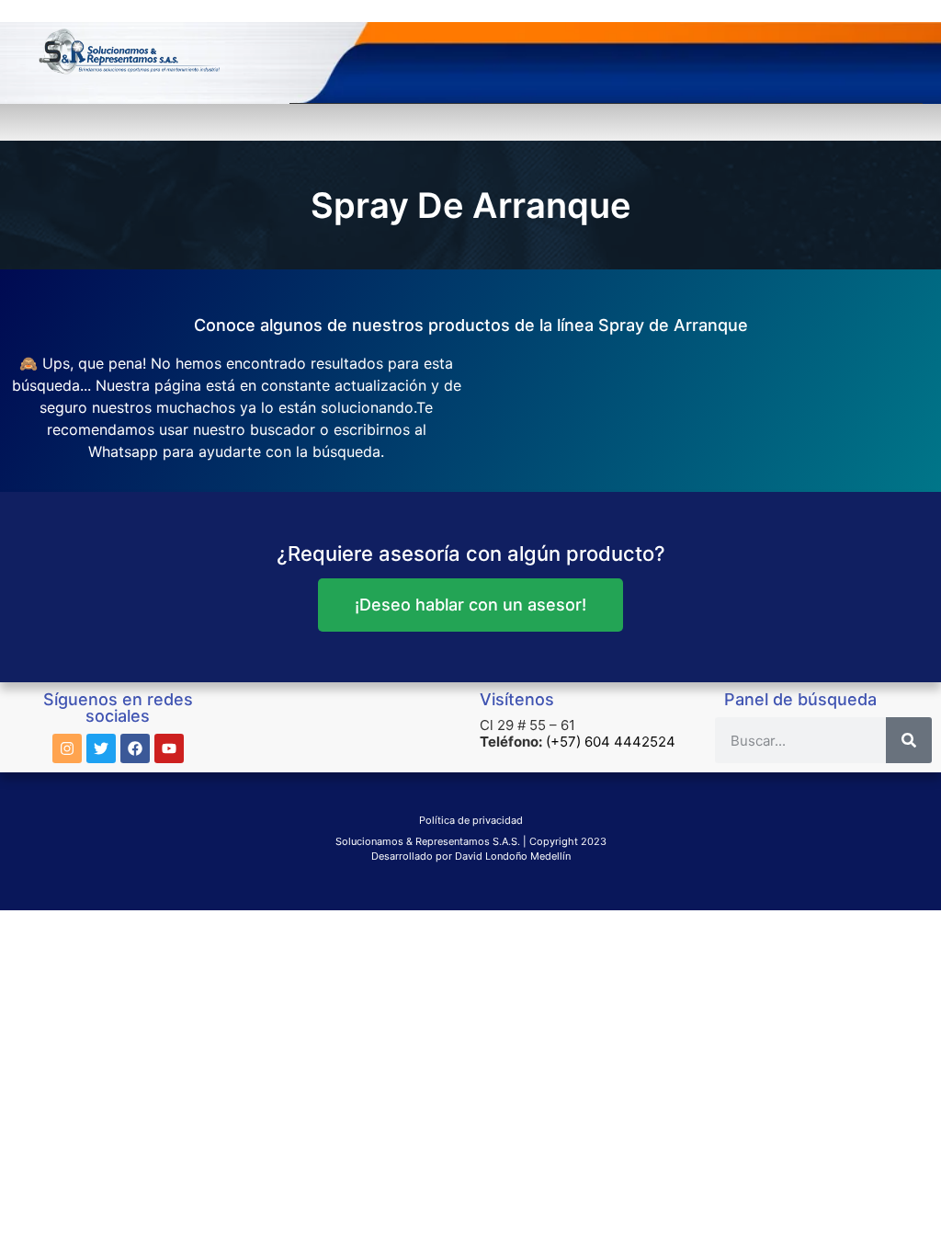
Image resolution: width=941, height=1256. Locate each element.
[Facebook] (135, 748)
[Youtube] (169, 748)
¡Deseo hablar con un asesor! (470, 604)
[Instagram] (67, 748)
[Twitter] (101, 748)
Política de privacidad (471, 820)
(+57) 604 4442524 (610, 741)
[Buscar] (909, 740)
